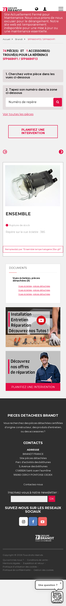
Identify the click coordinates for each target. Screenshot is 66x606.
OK (52, 498)
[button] (5, 152)
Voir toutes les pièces (18, 114)
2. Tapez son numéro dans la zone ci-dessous (31, 91)
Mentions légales (11, 563)
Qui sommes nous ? (13, 560)
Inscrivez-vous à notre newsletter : (33, 492)
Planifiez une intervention (33, 131)
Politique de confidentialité (16, 570)
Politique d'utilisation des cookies (20, 566)
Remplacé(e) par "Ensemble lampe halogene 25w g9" (33, 249)
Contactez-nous (33, 484)
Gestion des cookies (44, 570)
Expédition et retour (33, 563)
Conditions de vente (37, 560)
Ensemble (18, 213)
